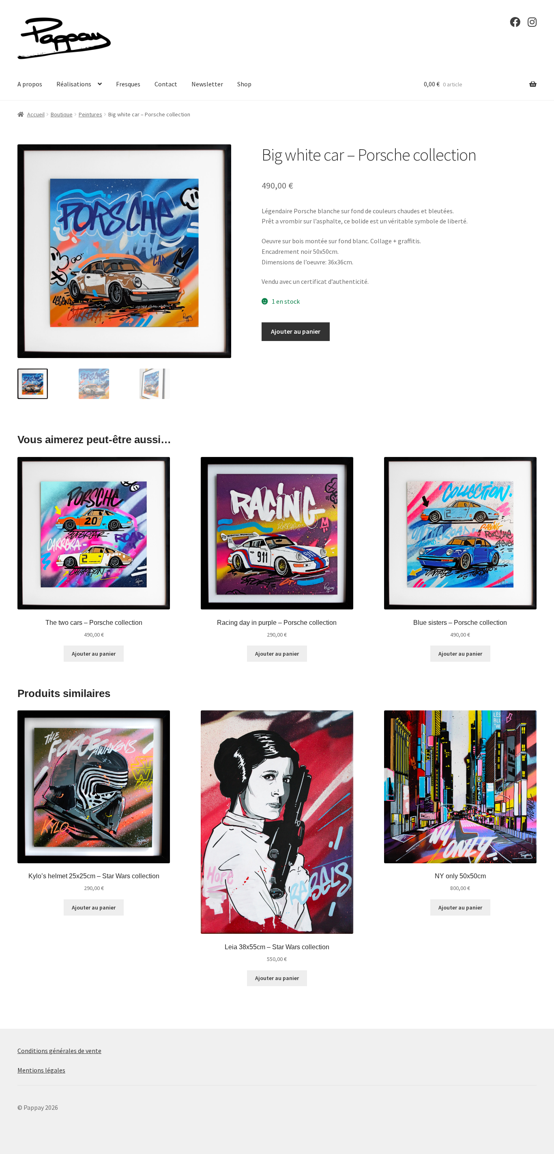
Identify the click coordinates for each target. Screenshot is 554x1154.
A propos (29, 84)
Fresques (128, 84)
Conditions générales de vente (59, 1051)
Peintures (90, 114)
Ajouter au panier (295, 331)
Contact (166, 84)
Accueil (36, 114)
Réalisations (73, 84)
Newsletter (207, 84)
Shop (244, 84)
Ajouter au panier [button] (94, 653)
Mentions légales (41, 1070)
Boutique (62, 114)
